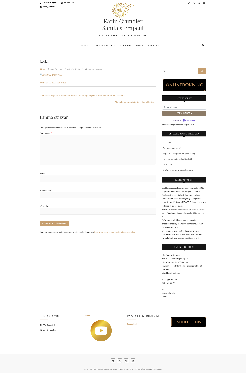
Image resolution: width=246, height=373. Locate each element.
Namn (43, 173)
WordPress (157, 369)
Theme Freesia (136, 369)
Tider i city (167, 164)
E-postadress (46, 190)
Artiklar (153, 45)
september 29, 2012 (74, 69)
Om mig (84, 45)
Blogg (139, 45)
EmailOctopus (190, 120)
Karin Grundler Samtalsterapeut (123, 24)
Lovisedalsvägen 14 (50, 3)
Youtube (87, 315)
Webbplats (44, 206)
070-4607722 (48, 325)
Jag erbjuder (104, 45)
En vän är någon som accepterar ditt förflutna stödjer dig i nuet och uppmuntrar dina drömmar (82, 95)
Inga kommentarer (95, 69)
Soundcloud (132, 324)
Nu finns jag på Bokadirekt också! (177, 159)
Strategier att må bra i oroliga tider (178, 170)
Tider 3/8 (167, 142)
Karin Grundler (56, 69)
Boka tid (125, 45)
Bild (43, 69)
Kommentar (46, 133)
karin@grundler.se (50, 7)
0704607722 (69, 3)
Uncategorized (58, 83)
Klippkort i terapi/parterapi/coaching (179, 153)
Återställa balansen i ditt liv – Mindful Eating (135, 102)
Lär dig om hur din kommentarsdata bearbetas (114, 232)
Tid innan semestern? (172, 148)
